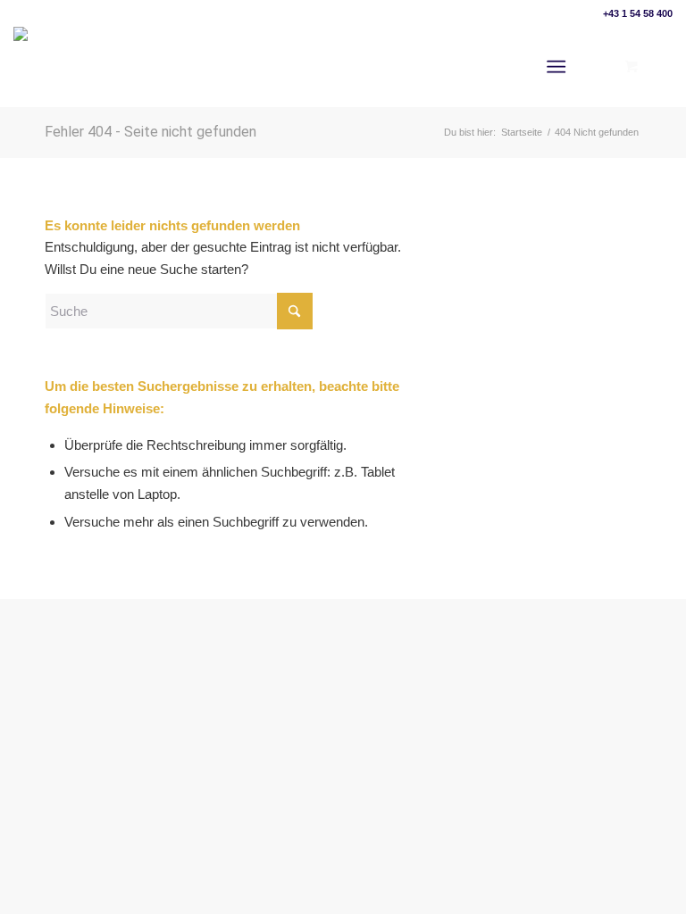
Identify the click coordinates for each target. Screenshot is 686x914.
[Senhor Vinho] (59, 67)
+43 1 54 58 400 (638, 13)
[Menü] (556, 67)
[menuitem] (560, 67)
